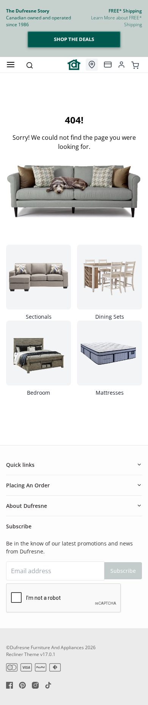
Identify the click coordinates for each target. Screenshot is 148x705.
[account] (121, 64)
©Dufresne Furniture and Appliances (45, 647)
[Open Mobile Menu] (10, 64)
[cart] (135, 64)
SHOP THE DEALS (74, 39)
